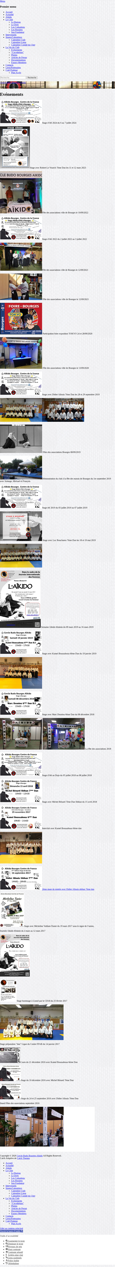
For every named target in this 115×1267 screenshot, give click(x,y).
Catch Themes (23, 1158)
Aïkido (9, 17)
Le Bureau (16, 22)
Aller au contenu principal (11, 1228)
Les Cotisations (18, 27)
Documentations (18, 60)
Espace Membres (18, 62)
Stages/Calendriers (14, 37)
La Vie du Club (12, 47)
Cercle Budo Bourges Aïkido (13, 82)
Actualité (10, 14)
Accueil (9, 12)
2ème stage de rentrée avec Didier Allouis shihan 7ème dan (68, 889)
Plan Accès (16, 72)
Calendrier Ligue (18, 42)
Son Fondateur (17, 32)
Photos (14, 55)
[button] (11, 1231)
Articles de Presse (19, 57)
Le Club (9, 19)
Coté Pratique (12, 70)
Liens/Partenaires (13, 67)
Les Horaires (17, 29)
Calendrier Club (18, 40)
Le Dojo (15, 24)
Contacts (9, 65)
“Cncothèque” (17, 52)
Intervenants (11, 35)
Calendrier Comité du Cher (23, 45)
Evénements (16, 50)
